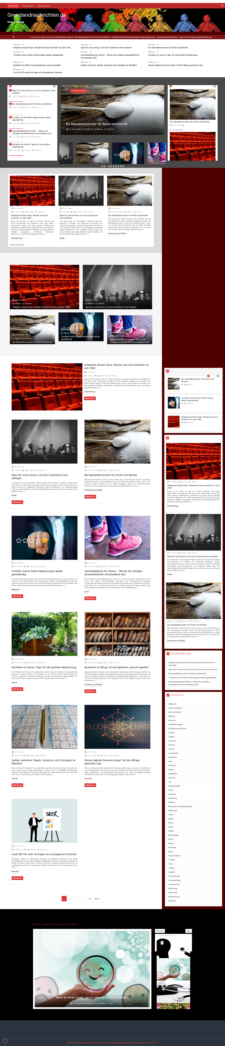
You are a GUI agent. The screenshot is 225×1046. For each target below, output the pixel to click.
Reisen (171, 843)
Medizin (171, 802)
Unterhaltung (16, 238)
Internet (171, 778)
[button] (5, 1041)
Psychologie (173, 835)
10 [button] (123, 166)
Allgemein (16, 589)
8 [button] (118, 166)
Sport (64, 91)
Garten (14, 682)
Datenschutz (44, 6)
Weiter (96, 899)
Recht (170, 839)
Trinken (171, 868)
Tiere (170, 864)
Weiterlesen (90, 398)
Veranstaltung (174, 880)
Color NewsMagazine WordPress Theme (125, 1043)
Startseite (13, 6)
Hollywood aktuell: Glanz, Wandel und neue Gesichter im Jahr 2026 (42, 47)
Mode (170, 815)
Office (171, 827)
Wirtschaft (173, 892)
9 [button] (120, 166)
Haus (170, 761)
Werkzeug (172, 888)
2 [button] (104, 166)
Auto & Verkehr (174, 712)
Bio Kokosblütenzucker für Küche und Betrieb (168, 47)
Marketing (172, 798)
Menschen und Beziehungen (180, 806)
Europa (171, 732)
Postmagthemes (150, 1043)
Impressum (28, 6)
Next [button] (189, 931)
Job (169, 782)
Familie (171, 737)
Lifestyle (172, 794)
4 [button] (109, 166)
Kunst (170, 790)
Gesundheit (173, 753)
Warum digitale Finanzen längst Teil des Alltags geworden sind (175, 65)
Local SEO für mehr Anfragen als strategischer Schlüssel (37, 72)
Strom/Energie (174, 856)
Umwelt (171, 872)
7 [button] (116, 166)
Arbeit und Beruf (175, 708)
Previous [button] (160, 931)
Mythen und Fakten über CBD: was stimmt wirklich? (92, 997)
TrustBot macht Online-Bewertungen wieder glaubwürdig (38, 55)
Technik (171, 860)
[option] (85, 37)
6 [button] (113, 166)
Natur (170, 823)
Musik (62, 238)
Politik (171, 831)
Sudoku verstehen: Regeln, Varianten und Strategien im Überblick (109, 65)
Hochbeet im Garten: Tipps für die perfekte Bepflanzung (141, 37)
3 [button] (106, 166)
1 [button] (102, 166)
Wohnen (172, 901)
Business (15, 871)
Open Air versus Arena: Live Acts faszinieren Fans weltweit (106, 47)
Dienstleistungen (175, 724)
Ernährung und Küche (117, 233)
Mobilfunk (172, 810)
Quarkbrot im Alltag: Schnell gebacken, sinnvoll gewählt (186, 37)
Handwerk (172, 757)
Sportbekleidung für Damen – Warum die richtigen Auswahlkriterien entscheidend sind (85, 37)
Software (172, 847)
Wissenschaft (174, 897)
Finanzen (88, 778)
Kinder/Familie (174, 786)
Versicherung (174, 884)
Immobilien (172, 773)
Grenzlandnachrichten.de (36, 15)
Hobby (171, 769)
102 (89, 899)
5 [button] (111, 166)
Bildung (171, 716)
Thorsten (65, 132)
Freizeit (15, 778)
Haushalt (172, 765)
